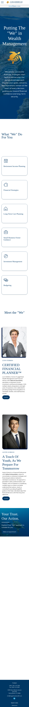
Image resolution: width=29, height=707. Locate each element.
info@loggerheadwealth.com (14, 696)
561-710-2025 (16, 685)
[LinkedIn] (14, 698)
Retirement (14, 705)
